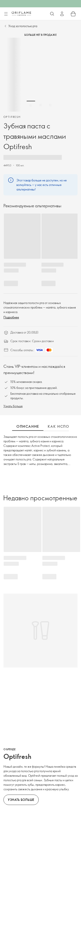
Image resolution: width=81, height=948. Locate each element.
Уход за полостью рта (22, 26)
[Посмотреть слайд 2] (40, 105)
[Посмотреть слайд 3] (50, 105)
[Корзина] (73, 13)
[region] (40, 75)
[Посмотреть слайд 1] (31, 105)
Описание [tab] (27, 426)
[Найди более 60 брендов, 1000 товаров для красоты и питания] (52, 14)
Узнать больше (13, 406)
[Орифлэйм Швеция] (21, 13)
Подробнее (11, 317)
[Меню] (5, 14)
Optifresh (12, 116)
